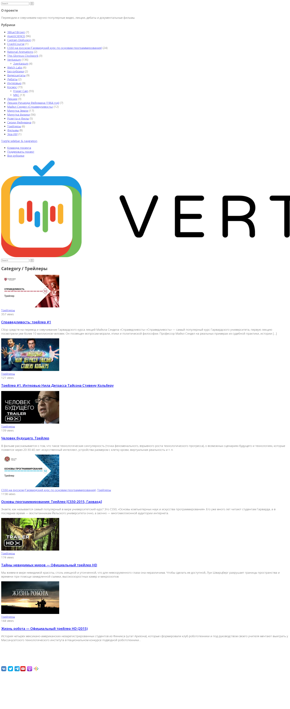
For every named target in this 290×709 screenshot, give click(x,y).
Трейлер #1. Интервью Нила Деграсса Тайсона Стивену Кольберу (57, 385)
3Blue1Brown (16, 32)
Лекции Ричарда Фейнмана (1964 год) (33, 103)
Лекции (12, 99)
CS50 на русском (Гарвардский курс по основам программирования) (54, 48)
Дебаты (12, 79)
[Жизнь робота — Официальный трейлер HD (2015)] (30, 613)
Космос (12, 87)
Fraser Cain (20, 91)
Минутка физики (18, 115)
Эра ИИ (12, 134)
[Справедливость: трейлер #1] (30, 306)
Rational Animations (20, 52)
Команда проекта (19, 148)
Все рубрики (15, 156)
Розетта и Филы (18, 118)
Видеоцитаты (16, 75)
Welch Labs (14, 67)
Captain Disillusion (19, 40)
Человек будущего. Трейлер (25, 438)
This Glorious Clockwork (22, 56)
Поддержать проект (20, 152)
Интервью (14, 83)
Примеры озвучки (13, 697)
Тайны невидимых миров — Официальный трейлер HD (49, 565)
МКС (16, 95)
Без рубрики (15, 71)
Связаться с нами (13, 691)
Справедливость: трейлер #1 (26, 322)
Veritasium (14, 60)
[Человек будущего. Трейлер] (30, 423)
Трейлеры (14, 126)
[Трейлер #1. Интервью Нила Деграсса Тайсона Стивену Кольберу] (30, 370)
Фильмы (13, 130)
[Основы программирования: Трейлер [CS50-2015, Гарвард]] (30, 486)
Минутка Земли (17, 111)
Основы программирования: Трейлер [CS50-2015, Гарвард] (51, 501)
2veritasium (20, 63)
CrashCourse (15, 44)
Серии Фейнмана (19, 122)
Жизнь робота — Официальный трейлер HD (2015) (44, 628)
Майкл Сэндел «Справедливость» (30, 107)
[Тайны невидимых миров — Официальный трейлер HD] (30, 549)
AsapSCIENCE (16, 36)
